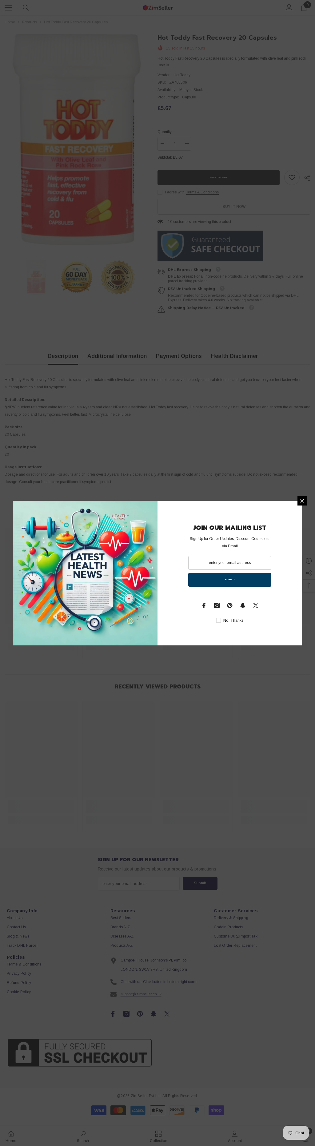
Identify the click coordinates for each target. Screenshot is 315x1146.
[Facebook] (203, 605)
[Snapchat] (242, 605)
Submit (230, 579)
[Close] (302, 501)
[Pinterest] (229, 605)
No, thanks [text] (233, 620)
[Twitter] (255, 605)
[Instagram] (216, 605)
